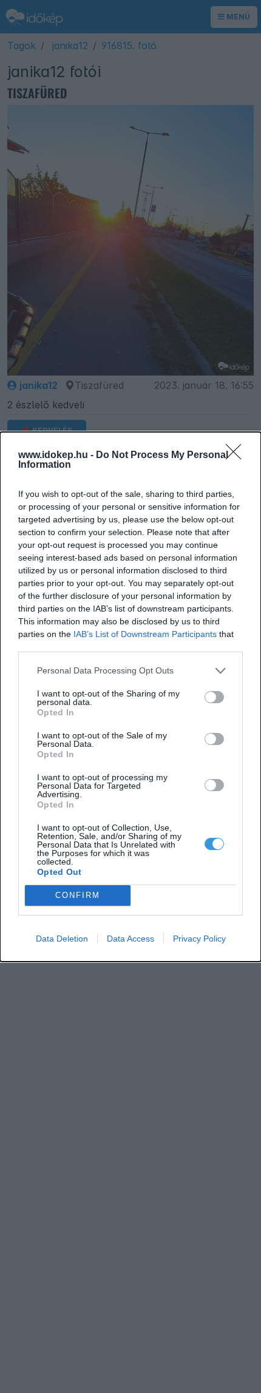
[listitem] (130, 670)
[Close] (237, 455)
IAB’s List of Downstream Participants (145, 634)
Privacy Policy (199, 938)
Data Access (130, 938)
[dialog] (130, 697)
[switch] (214, 697)
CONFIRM (77, 895)
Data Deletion (62, 938)
